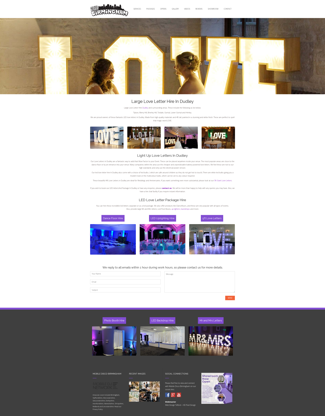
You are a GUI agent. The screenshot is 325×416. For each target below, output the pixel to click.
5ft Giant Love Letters (223, 180)
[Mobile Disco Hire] (167, 395)
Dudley (145, 108)
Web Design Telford (173, 405)
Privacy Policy (98, 409)
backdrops (185, 209)
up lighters (176, 209)
